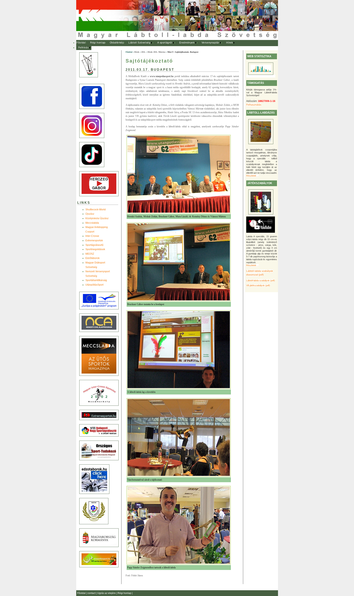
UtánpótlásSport (94, 284)
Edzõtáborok (92, 258)
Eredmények (187, 42)
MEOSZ (89, 253)
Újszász (89, 213)
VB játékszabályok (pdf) (258, 285)
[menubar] (158, 45)
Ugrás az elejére (106, 593)
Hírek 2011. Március (157, 52)
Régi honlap (97, 42)
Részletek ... (252, 175)
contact (91, 593)
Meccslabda (92, 222)
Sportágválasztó (94, 245)
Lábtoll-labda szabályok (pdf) (260, 280)
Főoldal (81, 42)
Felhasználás (253, 104)
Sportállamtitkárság (96, 280)
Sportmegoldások (95, 249)
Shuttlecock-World (95, 209)
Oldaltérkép (117, 42)
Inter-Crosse (92, 236)
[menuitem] (81, 42)
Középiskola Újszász (97, 218)
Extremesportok (94, 240)
